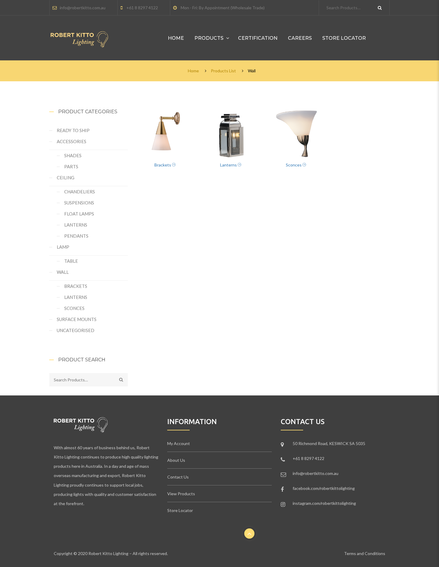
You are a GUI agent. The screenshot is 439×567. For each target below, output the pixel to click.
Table (71, 261)
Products (208, 38)
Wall (63, 272)
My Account (178, 443)
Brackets (75, 286)
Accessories (71, 141)
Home (176, 38)
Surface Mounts (76, 319)
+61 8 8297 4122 (142, 7)
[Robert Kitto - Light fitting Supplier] (79, 34)
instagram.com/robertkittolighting (324, 503)
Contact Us (178, 476)
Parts (71, 166)
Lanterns (75, 224)
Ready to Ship (73, 130)
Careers (300, 38)
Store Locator (344, 38)
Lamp (63, 247)
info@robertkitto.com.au (82, 7)
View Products (181, 493)
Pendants (76, 236)
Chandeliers (79, 191)
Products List (223, 70)
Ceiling (65, 177)
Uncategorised (75, 330)
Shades (73, 155)
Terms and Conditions (364, 553)
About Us (176, 460)
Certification (257, 38)
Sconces (74, 308)
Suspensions (79, 202)
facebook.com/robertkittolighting (324, 488)
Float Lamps (79, 213)
